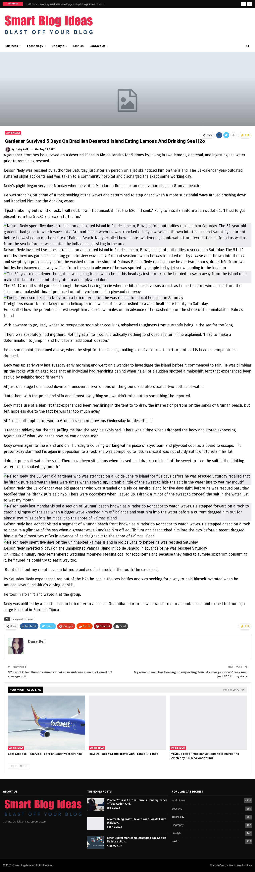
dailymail (18, 619)
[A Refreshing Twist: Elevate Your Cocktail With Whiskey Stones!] (95, 823)
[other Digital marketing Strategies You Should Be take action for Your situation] (95, 842)
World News (13, 132)
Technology (34, 46)
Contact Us (97, 46)
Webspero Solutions (240, 865)
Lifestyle (58, 46)
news (30, 619)
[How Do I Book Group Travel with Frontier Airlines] (127, 723)
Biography (177, 825)
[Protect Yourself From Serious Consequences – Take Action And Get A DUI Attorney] (95, 804)
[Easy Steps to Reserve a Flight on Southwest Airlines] (46, 723)
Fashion (78, 46)
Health (175, 841)
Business (11, 46)
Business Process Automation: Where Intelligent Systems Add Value (62, 4)
